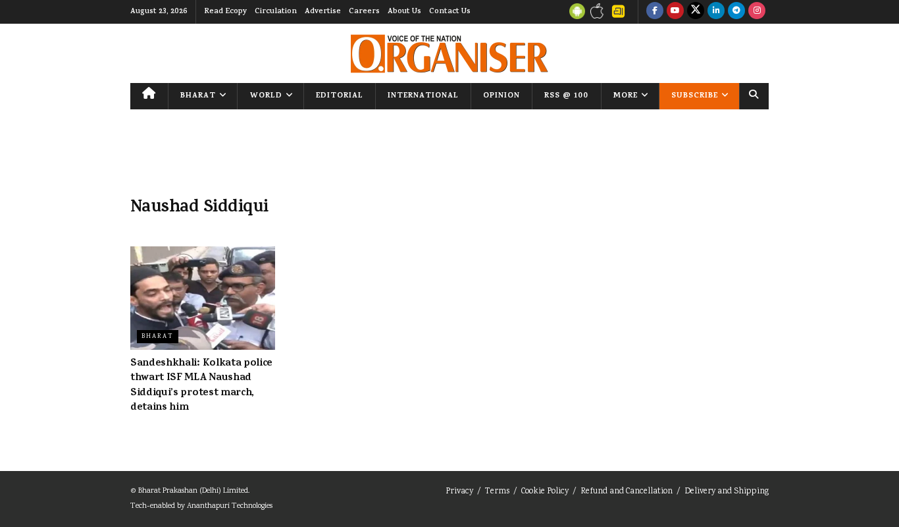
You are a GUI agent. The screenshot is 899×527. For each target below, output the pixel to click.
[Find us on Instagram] (756, 12)
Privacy (459, 491)
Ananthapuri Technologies (229, 506)
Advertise (323, 12)
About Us (404, 12)
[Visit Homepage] (449, 53)
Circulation (276, 12)
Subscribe (694, 96)
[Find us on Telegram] (736, 12)
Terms (497, 491)
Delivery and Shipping (726, 491)
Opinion (501, 96)
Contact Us (450, 12)
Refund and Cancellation (626, 491)
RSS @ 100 (566, 96)
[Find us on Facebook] (654, 12)
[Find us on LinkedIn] (716, 12)
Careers (364, 12)
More (625, 96)
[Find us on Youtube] (675, 12)
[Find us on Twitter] (695, 12)
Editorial (339, 96)
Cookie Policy (545, 491)
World (266, 96)
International (423, 96)
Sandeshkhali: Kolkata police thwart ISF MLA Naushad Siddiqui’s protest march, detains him (201, 385)
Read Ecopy (225, 12)
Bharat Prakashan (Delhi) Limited (193, 491)
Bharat (198, 96)
